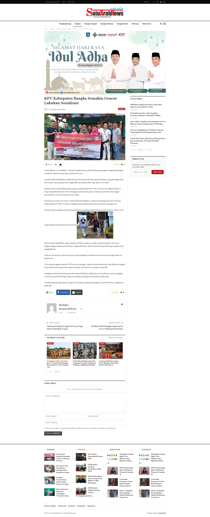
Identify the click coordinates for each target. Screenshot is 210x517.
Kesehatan (81, 506)
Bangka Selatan (107, 24)
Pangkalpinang (65, 24)
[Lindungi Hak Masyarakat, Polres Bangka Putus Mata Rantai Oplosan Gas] (111, 350)
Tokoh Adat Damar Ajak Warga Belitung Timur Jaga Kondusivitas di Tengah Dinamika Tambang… (147, 141)
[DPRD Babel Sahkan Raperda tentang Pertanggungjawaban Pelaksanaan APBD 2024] (81, 491)
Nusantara (91, 506)
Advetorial (146, 24)
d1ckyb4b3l (162, 513)
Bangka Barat (122, 24)
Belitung (135, 24)
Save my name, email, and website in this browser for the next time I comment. (81, 428)
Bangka (78, 24)
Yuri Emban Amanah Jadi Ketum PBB (95, 456)
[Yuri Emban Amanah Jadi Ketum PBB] (81, 457)
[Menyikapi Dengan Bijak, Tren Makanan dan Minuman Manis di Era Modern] (112, 457)
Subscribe (157, 172)
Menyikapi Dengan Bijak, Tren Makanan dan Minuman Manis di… (120, 458)
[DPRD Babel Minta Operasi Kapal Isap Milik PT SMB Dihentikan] (81, 479)
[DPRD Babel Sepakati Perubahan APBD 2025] (81, 467)
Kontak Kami (71, 2)
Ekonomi (71, 506)
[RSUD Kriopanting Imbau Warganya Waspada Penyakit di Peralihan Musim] (112, 471)
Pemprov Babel (50, 506)
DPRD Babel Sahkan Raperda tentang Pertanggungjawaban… (88, 492)
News (63, 2)
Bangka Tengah (90, 24)
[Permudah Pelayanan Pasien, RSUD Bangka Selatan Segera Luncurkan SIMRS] (112, 482)
